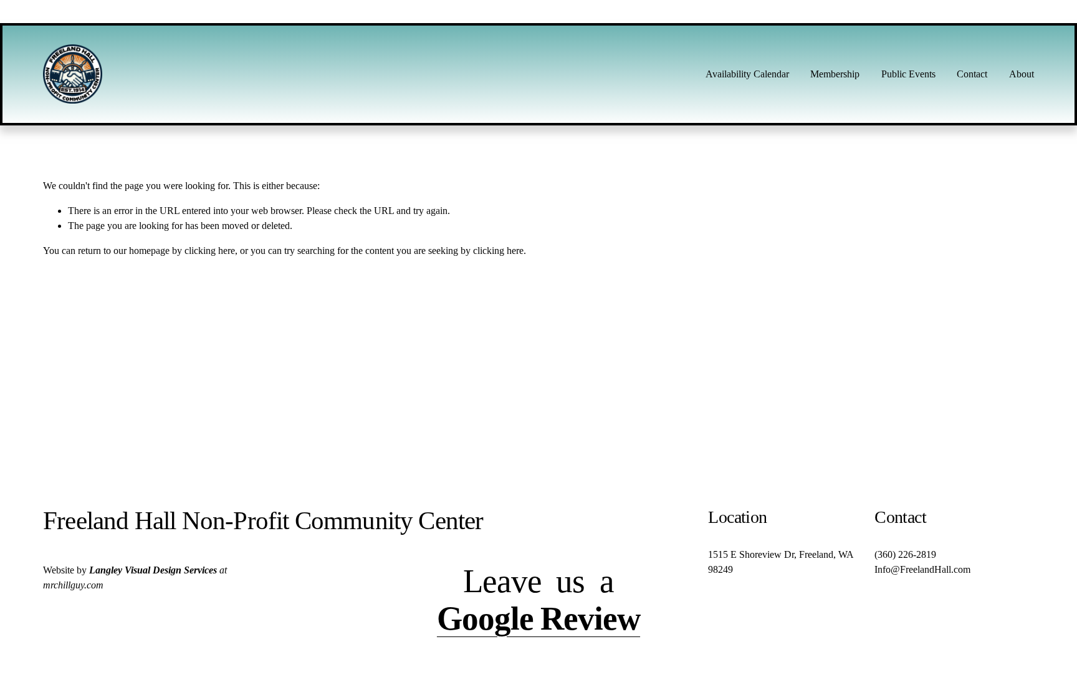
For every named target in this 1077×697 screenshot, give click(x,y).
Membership (834, 74)
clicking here (209, 250)
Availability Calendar (747, 74)
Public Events (908, 74)
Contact (972, 74)
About (1021, 74)
